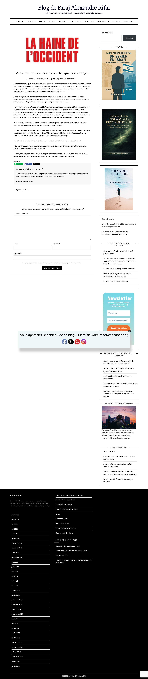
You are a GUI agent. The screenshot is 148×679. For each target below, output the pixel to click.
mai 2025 (15, 576)
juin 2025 (15, 571)
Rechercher (107, 32)
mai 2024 (15, 619)
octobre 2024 (16, 609)
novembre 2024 (17, 605)
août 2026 (15, 519)
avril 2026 (15, 534)
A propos (31, 21)
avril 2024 (15, 623)
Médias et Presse (62, 519)
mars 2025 (15, 586)
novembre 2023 (17, 647)
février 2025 (16, 590)
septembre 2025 (17, 557)
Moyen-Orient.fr (61, 555)
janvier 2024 (16, 638)
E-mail (56, 244)
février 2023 (16, 661)
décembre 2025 (17, 543)
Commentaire (21, 214)
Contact (128, 21)
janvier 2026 (16, 538)
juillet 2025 (15, 567)
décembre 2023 (17, 642)
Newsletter (103, 21)
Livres (42, 21)
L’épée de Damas (109, 451)
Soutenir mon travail (119, 234)
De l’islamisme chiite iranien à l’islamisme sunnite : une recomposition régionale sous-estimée (119, 393)
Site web (17, 254)
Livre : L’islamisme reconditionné (66, 509)
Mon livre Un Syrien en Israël (65, 500)
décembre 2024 (17, 600)
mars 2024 (15, 628)
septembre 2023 (17, 656)
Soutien (116, 21)
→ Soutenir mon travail (24, 181)
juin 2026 (15, 524)
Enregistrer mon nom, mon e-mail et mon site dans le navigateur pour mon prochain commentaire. (52, 263)
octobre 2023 (16, 652)
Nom (16, 244)
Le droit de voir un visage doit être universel (119, 269)
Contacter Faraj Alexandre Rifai (66, 528)
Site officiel (75, 21)
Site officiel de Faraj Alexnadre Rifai (68, 546)
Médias (62, 21)
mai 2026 (15, 529)
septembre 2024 (17, 614)
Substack (89, 21)
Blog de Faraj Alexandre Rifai (74, 7)
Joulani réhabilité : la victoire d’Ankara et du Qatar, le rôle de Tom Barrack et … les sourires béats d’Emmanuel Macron (119, 261)
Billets (52, 21)
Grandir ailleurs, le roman (64, 504)
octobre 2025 (16, 553)
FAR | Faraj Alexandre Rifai (65, 79)
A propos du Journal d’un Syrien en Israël (69, 495)
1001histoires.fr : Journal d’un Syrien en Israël (71, 551)
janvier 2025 (16, 595)
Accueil (19, 21)
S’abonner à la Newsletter (64, 533)
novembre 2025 (17, 548)
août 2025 (15, 562)
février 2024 (16, 633)
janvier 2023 (16, 666)
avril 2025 (15, 581)
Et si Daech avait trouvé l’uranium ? (116, 281)
